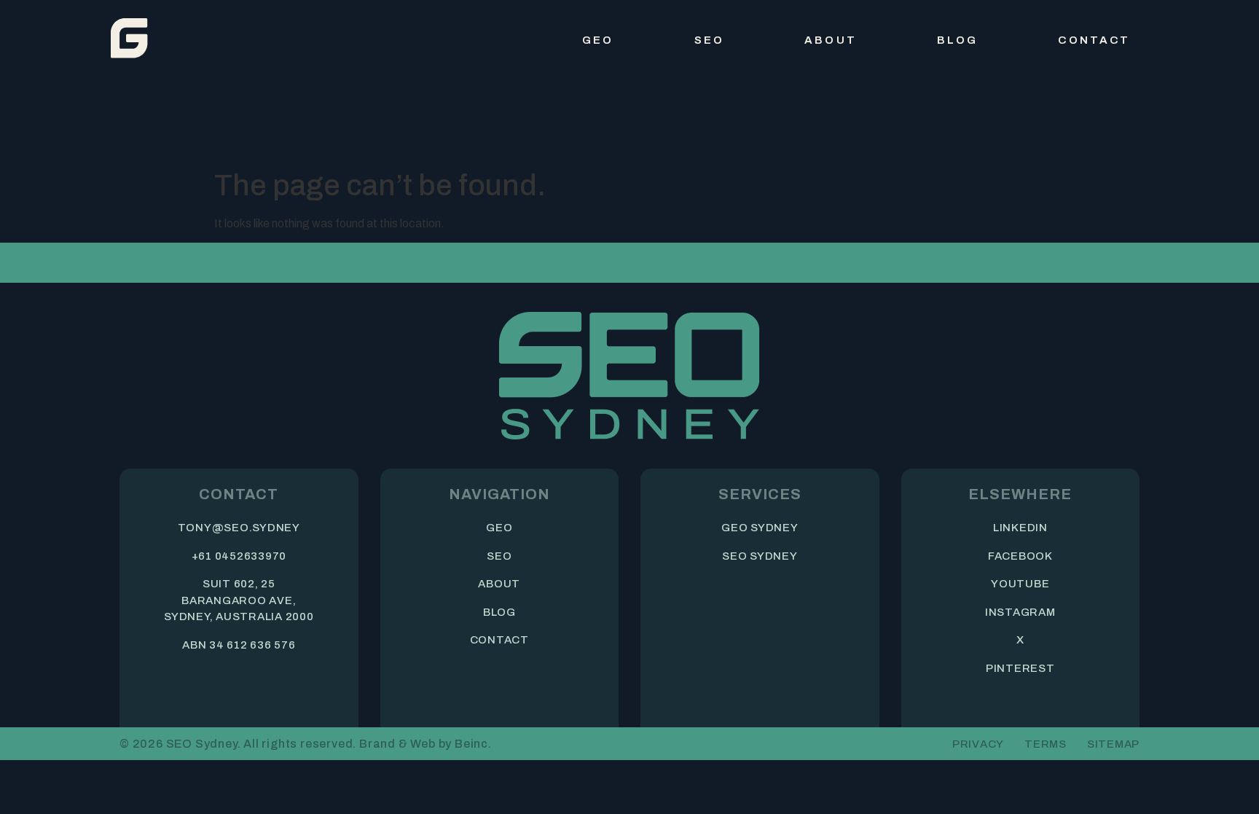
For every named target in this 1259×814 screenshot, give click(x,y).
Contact (1094, 40)
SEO (709, 40)
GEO (597, 40)
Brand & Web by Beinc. (425, 743)
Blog (957, 40)
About (830, 40)
